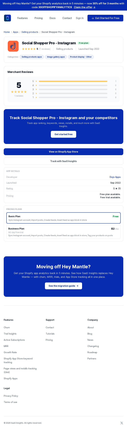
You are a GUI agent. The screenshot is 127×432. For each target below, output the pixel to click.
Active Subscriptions (14, 340)
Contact (67, 18)
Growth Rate (10, 352)
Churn (7, 327)
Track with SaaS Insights (63, 161)
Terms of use (10, 402)
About (91, 327)
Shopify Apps (11, 378)
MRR (6, 346)
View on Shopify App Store (63, 151)
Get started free (63, 134)
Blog (90, 333)
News (90, 340)
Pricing (39, 18)
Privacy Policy (11, 396)
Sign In (80, 18)
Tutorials (50, 333)
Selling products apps (32, 57)
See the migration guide (63, 285)
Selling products (30, 32)
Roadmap (92, 352)
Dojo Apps (115, 177)
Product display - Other (81, 57)
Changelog (93, 346)
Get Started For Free (107, 18)
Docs (52, 18)
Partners (92, 358)
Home (7, 32)
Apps (15, 32)
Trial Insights (10, 333)
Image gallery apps (56, 57)
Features (22, 18)
